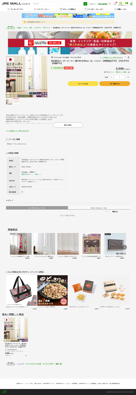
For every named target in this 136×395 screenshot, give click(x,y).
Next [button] (38, 77)
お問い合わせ (38, 383)
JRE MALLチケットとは (63, 383)
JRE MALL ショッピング (10, 27)
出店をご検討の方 (103, 383)
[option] (26, 76)
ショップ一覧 (29, 383)
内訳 (129, 72)
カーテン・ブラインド (42, 28)
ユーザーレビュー (37, 208)
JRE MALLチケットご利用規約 (87, 383)
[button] (124, 247)
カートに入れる (83, 84)
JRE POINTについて (49, 383)
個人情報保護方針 (115, 383)
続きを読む (68, 125)
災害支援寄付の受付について (36, 22)
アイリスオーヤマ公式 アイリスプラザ (39, 364)
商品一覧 (59, 364)
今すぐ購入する (115, 84)
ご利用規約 (74, 383)
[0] (114, 3)
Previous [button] (15, 77)
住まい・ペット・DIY (25, 28)
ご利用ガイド (19, 383)
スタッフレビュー (99, 208)
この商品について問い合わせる (112, 57)
